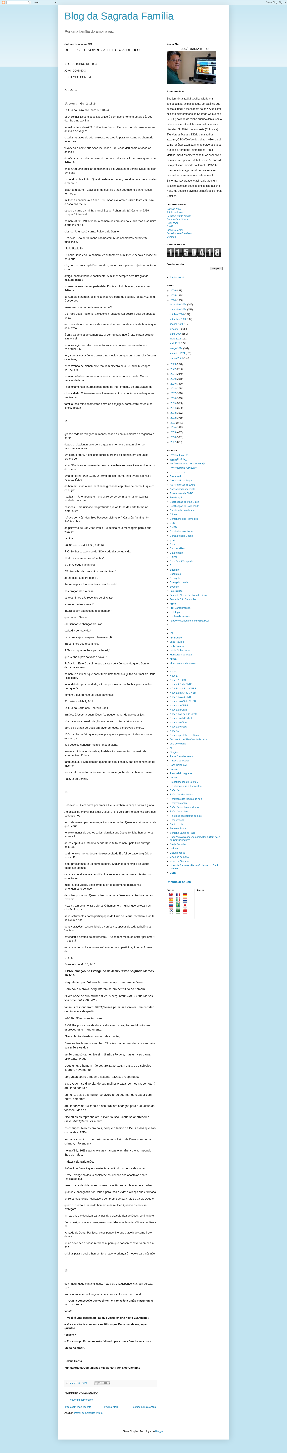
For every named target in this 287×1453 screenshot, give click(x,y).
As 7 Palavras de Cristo (182, 484)
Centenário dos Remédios (184, 518)
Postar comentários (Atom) (88, 1412)
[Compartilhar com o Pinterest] (108, 1383)
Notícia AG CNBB (179, 680)
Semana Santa (178, 828)
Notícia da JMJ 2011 (181, 718)
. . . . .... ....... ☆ (178, 472)
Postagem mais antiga (144, 1406)
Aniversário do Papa (181, 480)
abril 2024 (175, 343)
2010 (173, 427)
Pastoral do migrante (181, 773)
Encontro (175, 569)
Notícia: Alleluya (183, 467)
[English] (172, 896)
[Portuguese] (179, 907)
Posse (173, 777)
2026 (173, 290)
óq (171, 747)
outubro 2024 (177, 314)
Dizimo (173, 556)
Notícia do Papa (178, 726)
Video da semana (179, 856)
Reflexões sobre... (180, 811)
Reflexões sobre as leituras (184, 807)
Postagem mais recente (78, 1406)
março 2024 (176, 348)
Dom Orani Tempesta (181, 561)
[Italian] (179, 901)
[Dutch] (186, 901)
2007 (173, 442)
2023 (173, 364)
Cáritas (174, 514)
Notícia (178, 459)
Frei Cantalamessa (180, 607)
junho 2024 (176, 333)
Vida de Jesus (177, 852)
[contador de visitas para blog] (194, 256)
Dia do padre (177, 552)
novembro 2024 (178, 309)
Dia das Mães (177, 548)
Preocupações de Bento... (184, 781)
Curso (173, 544)
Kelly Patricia (177, 646)
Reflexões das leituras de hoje (186, 798)
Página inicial (111, 1406)
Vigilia (173, 872)
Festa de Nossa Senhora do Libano (189, 595)
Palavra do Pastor (179, 760)
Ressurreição (177, 820)
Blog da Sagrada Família (119, 16)
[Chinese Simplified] (186, 912)
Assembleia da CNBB (181, 493)
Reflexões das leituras (182, 794)
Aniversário (176, 476)
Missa (173, 658)
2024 (173, 300)
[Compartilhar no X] (102, 1383)
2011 (173, 422)
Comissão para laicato (182, 531)
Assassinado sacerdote (182, 489)
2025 (173, 295)
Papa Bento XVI (178, 764)
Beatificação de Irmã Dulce (184, 501)
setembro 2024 (178, 319)
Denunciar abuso (179, 882)
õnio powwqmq (178, 743)
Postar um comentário (81, 1399)
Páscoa (174, 769)
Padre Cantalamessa (181, 756)
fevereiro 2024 (178, 353)
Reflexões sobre (179, 803)
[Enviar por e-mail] (96, 1383)
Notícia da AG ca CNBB (183, 692)
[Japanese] (186, 907)
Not (172, 667)
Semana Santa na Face (182, 832)
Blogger (159, 1431)
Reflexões (175, 790)
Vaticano (174, 848)
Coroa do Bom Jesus (181, 535)
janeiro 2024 (176, 358)
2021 (173, 373)
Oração (174, 752)
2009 (173, 432)
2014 (173, 408)
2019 (173, 383)
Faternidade (176, 590)
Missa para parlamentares (184, 663)
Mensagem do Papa (181, 654)
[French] (179, 896)
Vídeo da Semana (179, 861)
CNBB (173, 527)
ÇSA (172, 539)
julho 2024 (175, 328)
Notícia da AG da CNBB (183, 701)
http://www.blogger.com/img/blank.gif (189, 620)
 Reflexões (179, 455)
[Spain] (172, 901)
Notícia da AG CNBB (181, 697)
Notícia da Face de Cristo (183, 714)
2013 (173, 412)
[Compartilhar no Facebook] (105, 1383)
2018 (173, 388)
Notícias (174, 730)
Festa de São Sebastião (183, 599)
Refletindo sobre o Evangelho (185, 786)
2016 (173, 398)
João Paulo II (177, 641)
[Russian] (172, 907)
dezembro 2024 (178, 304)
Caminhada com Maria (182, 510)
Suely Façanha (178, 844)
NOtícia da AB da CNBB (183, 688)
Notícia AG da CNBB (181, 684)
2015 (173, 403)
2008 (173, 437)
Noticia (173, 671)
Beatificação (176, 497)
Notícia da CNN (178, 709)
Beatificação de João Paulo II (185, 506)
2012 (173, 417)
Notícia (173, 675)
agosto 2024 (177, 323)
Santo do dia (176, 824)
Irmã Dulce (176, 637)
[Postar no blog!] (99, 1383)
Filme (173, 603)
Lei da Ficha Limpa (180, 650)
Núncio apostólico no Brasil (184, 735)
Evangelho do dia (179, 582)
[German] (186, 896)
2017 (173, 393)
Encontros (175, 573)
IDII (172, 633)
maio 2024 (176, 338)
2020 (173, 378)
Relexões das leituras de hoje (186, 815)
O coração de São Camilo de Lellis (188, 739)
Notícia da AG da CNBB (188, 463)
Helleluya (175, 612)
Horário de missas (180, 616)
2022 (173, 369)
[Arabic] (179, 912)
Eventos (174, 586)
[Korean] (172, 912)
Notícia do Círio (178, 722)
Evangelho (175, 578)
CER (172, 522)
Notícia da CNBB (179, 705)
